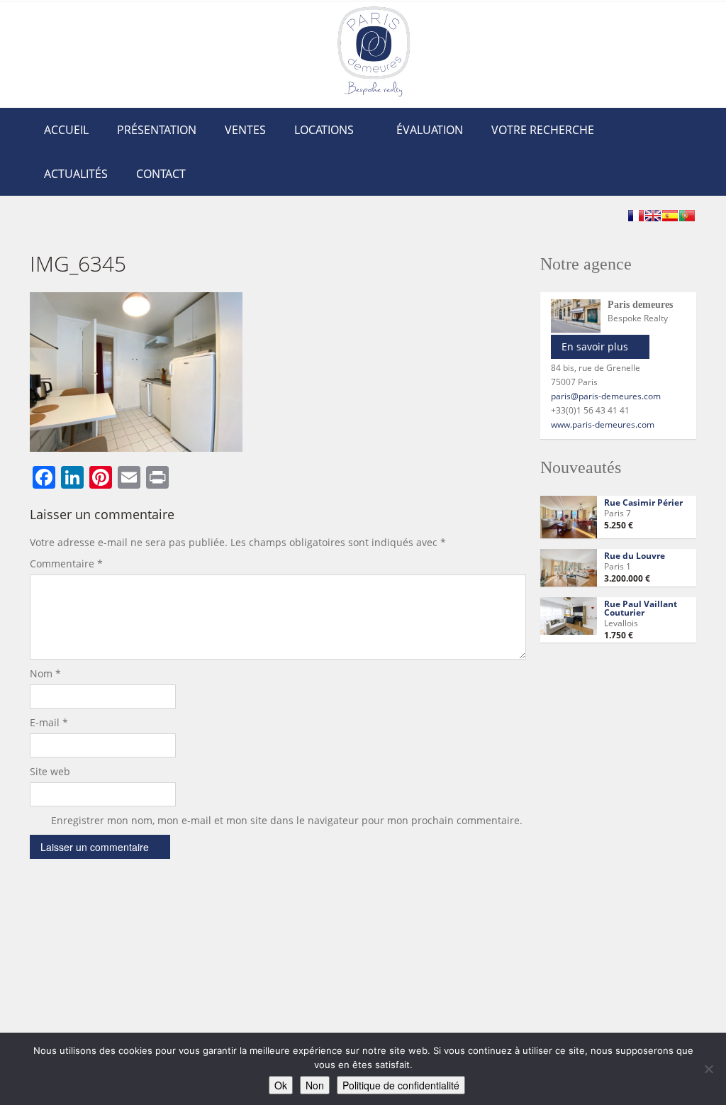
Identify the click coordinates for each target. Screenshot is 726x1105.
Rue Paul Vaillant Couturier (640, 608)
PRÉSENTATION (156, 130)
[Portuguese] (687, 215)
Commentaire (66, 563)
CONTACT (161, 174)
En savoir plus (595, 346)
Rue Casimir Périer (643, 502)
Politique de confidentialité (400, 1085)
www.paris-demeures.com (602, 424)
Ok (280, 1085)
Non (315, 1085)
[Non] (708, 1069)
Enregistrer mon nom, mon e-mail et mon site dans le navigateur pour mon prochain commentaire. (287, 820)
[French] (636, 215)
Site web (50, 771)
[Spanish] (670, 215)
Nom (45, 673)
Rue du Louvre (634, 556)
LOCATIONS (324, 130)
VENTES (245, 130)
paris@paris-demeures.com (606, 396)
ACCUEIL (66, 130)
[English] (653, 215)
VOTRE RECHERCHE (542, 130)
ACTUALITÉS (76, 174)
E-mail (49, 722)
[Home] (373, 50)
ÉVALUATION (429, 130)
